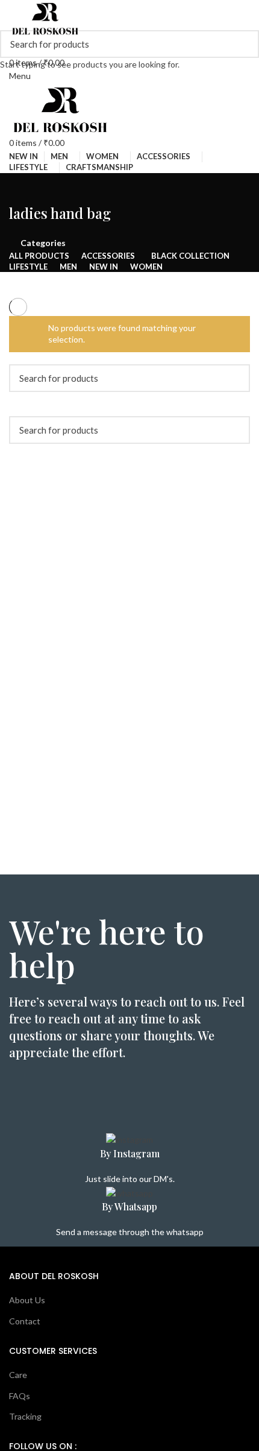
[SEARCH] (243, 44)
